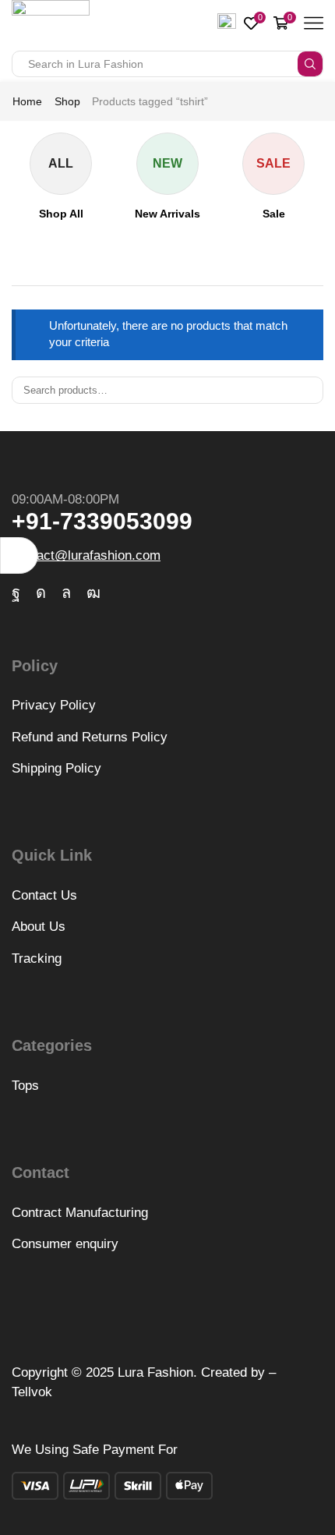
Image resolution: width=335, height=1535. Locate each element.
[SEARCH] (310, 390)
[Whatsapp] (66, 592)
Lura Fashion (155, 1372)
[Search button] (310, 63)
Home (27, 101)
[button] (19, 555)
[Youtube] (93, 592)
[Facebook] (16, 592)
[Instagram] (41, 592)
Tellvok (32, 1392)
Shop (67, 101)
